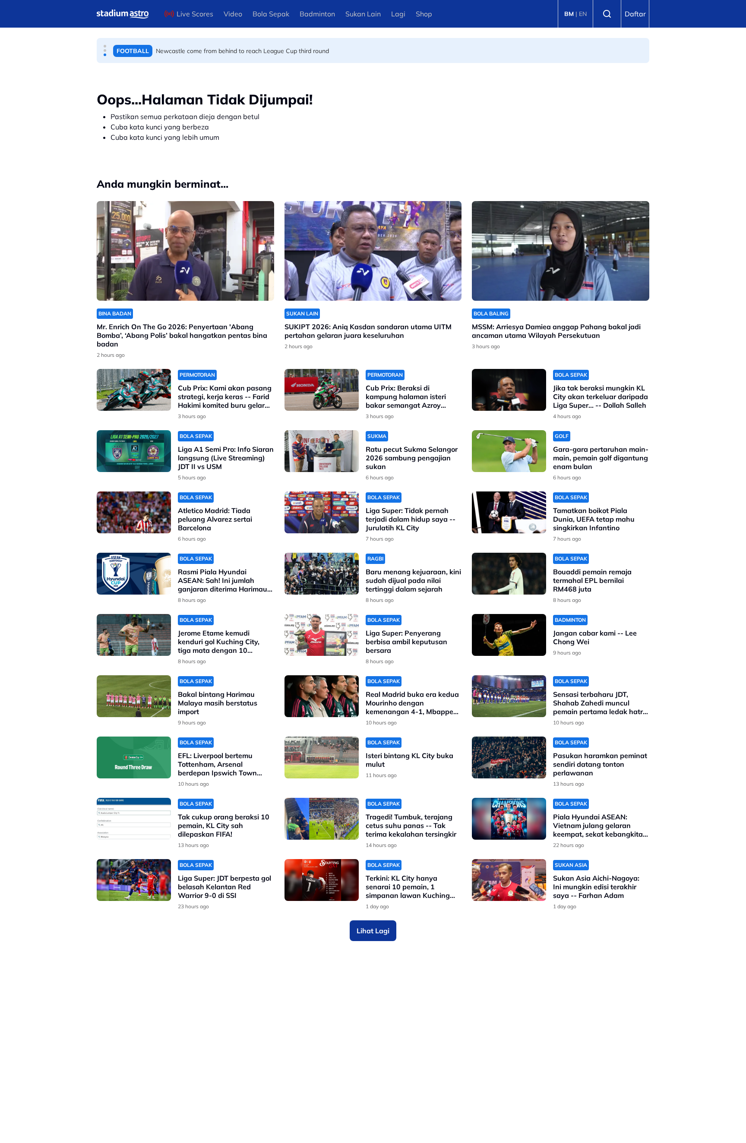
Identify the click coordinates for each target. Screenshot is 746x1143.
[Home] (123, 14)
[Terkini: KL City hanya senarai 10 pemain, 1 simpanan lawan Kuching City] (321, 880)
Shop (424, 13)
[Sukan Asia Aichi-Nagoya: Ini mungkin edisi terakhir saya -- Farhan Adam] (509, 880)
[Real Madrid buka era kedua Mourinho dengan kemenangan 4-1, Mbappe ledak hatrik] (321, 696)
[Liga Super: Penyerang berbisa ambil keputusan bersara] (321, 635)
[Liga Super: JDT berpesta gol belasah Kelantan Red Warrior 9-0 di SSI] (134, 880)
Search (607, 14)
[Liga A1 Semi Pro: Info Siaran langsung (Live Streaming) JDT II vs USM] (134, 451)
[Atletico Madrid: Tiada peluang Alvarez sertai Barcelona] (134, 512)
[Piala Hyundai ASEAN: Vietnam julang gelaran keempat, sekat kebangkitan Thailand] (509, 819)
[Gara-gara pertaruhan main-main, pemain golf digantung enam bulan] (509, 451)
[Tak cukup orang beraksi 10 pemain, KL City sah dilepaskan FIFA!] (134, 819)
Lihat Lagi (373, 930)
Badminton (317, 13)
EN (583, 14)
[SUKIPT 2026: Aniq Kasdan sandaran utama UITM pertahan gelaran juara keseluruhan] (373, 251)
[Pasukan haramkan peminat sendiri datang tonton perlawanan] (509, 757)
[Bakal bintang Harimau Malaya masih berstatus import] (134, 696)
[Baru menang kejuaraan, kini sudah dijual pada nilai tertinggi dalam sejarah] (321, 574)
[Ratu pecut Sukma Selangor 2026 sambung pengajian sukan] (321, 451)
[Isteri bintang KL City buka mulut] (321, 757)
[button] (105, 46)
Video (233, 13)
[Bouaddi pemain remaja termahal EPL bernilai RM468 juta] (509, 574)
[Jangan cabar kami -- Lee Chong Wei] (509, 635)
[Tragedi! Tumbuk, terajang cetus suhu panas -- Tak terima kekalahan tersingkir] (321, 819)
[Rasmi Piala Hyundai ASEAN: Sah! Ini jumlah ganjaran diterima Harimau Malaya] (134, 574)
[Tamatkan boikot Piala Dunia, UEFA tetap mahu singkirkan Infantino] (509, 512)
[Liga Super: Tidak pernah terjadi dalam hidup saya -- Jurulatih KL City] (321, 512)
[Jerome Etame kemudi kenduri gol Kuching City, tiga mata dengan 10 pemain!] (134, 635)
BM (569, 14)
